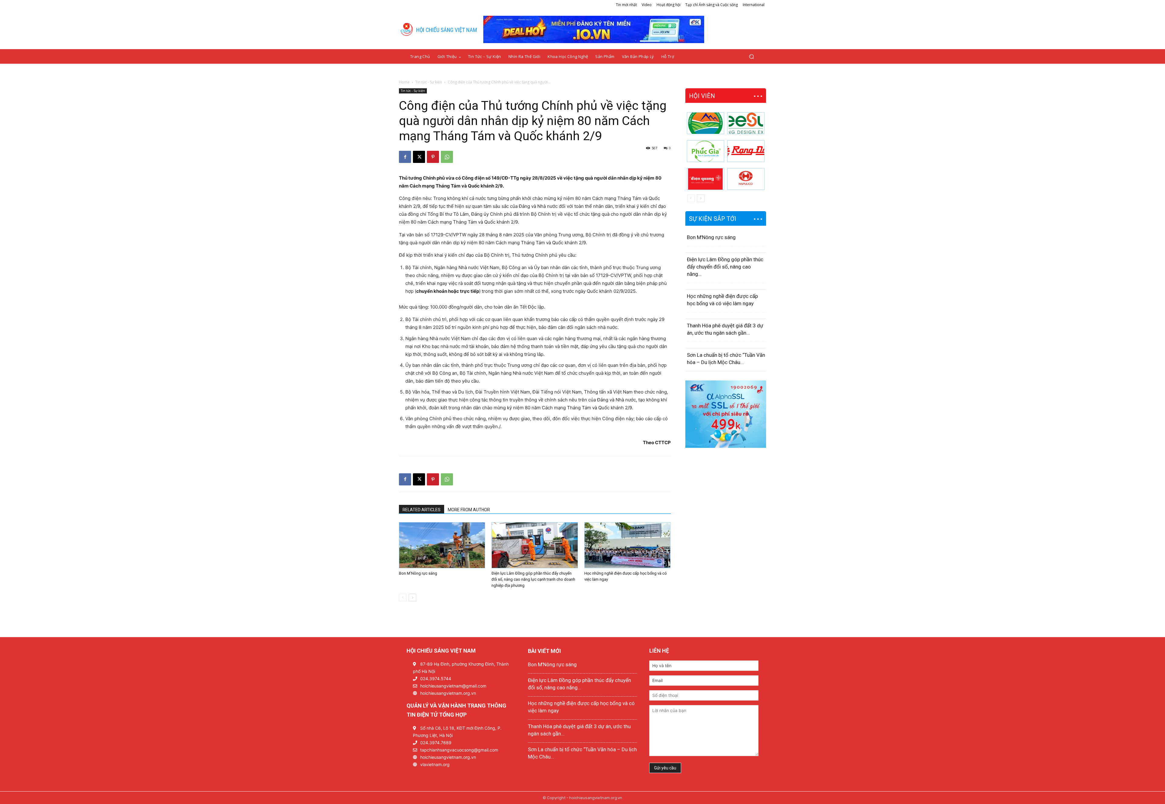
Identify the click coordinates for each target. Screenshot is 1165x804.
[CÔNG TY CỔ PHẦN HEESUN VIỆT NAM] (746, 123)
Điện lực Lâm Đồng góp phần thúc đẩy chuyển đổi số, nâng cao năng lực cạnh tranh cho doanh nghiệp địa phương (533, 579)
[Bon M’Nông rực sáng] (442, 545)
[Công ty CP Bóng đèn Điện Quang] (705, 179)
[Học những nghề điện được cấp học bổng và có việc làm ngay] (627, 545)
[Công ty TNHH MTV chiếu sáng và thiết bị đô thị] (746, 179)
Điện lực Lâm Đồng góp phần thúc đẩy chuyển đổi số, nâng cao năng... (725, 266)
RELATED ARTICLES (422, 509)
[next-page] (412, 597)
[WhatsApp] (447, 157)
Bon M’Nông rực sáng (418, 573)
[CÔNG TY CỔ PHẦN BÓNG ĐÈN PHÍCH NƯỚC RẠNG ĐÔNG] (746, 151)
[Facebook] (405, 157)
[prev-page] (403, 597)
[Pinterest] (433, 157)
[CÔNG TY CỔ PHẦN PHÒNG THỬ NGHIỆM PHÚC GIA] (705, 151)
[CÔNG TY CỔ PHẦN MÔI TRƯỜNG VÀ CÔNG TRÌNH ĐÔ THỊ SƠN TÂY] (705, 123)
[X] (419, 157)
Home (404, 82)
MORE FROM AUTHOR (469, 509)
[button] (751, 56)
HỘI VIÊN (702, 96)
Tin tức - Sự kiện (428, 82)
